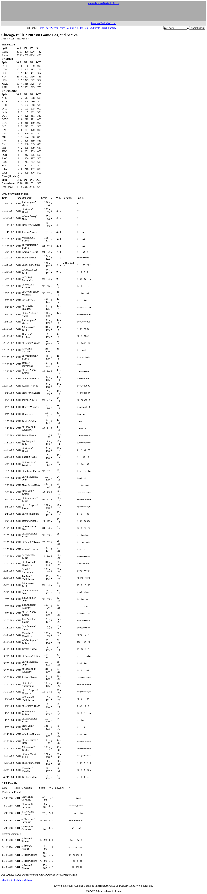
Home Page (44, 28)
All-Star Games (83, 28)
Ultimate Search (99, 28)
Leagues (70, 28)
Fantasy (112, 28)
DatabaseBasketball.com (103, 23)
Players (54, 28)
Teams (61, 28)
